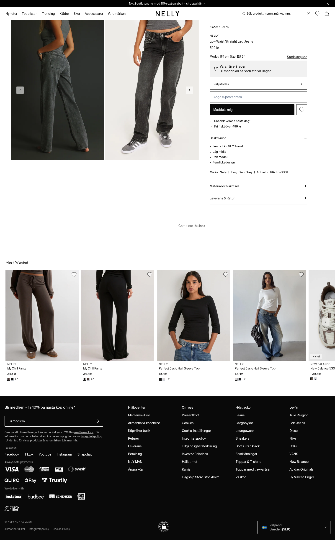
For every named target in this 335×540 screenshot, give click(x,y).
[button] (163, 526)
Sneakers (242, 438)
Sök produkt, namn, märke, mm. (269, 13)
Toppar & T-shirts (248, 462)
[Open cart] (327, 13)
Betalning (135, 454)
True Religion (298, 415)
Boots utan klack (248, 446)
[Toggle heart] (301, 109)
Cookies (187, 423)
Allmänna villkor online (144, 423)
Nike (292, 438)
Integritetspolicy (194, 438)
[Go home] (167, 13)
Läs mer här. (70, 440)
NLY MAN (135, 462)
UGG (293, 446)
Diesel (293, 431)
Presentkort (190, 415)
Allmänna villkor (15, 529)
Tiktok (29, 454)
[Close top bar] (327, 3)
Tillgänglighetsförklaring (199, 446)
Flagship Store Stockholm (200, 477)
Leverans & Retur (222, 198)
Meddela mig (223, 110)
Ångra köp (135, 469)
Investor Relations (195, 454)
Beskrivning (218, 138)
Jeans (225, 26)
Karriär (187, 469)
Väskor (241, 477)
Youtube (45, 454)
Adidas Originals (301, 469)
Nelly (214, 35)
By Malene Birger (301, 477)
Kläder (214, 26)
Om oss (187, 407)
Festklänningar (246, 454)
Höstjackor (244, 407)
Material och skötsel (224, 186)
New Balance (299, 462)
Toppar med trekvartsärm (254, 469)
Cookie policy (61, 529)
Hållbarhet (189, 462)
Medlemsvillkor (139, 415)
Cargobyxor (244, 423)
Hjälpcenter (136, 407)
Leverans (135, 446)
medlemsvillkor (83, 432)
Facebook (12, 454)
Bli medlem (16, 421)
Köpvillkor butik (139, 431)
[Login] (308, 13)
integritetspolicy (91, 436)
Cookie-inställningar (196, 431)
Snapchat (84, 454)
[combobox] (258, 84)
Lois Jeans (297, 423)
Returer (133, 438)
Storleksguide (297, 57)
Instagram (64, 454)
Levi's (293, 407)
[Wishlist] (317, 13)
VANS (293, 454)
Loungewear (245, 431)
